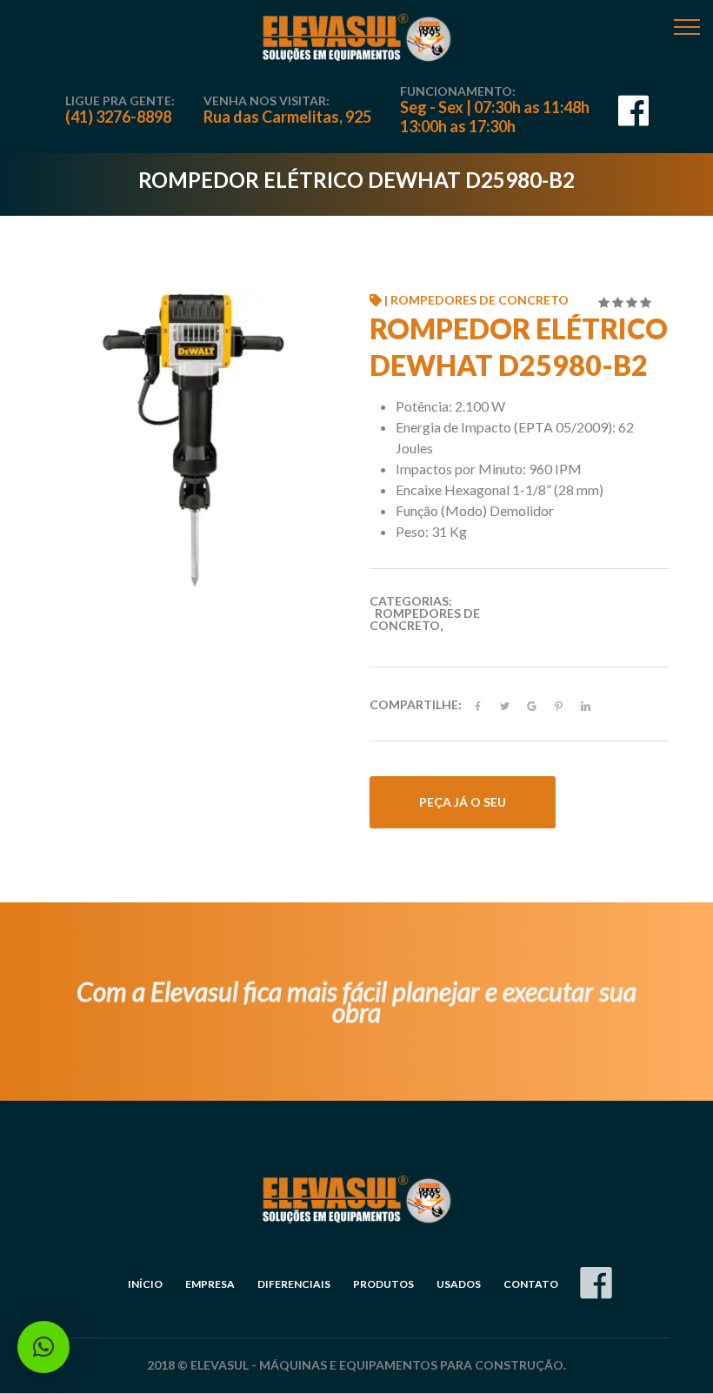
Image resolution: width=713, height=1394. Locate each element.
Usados (458, 1283)
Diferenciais (293, 1283)
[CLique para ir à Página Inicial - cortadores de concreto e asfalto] (356, 1200)
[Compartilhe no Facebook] (478, 706)
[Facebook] (633, 118)
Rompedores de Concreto (425, 619)
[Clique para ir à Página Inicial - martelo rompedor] (356, 38)
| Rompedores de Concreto (475, 299)
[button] (43, 1347)
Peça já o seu (462, 801)
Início (145, 1283)
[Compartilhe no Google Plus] (531, 706)
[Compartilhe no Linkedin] (585, 706)
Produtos (383, 1283)
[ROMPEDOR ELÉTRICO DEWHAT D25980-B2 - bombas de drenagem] (193, 438)
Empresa (210, 1283)
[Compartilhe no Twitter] (505, 706)
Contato (530, 1283)
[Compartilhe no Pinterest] (558, 706)
